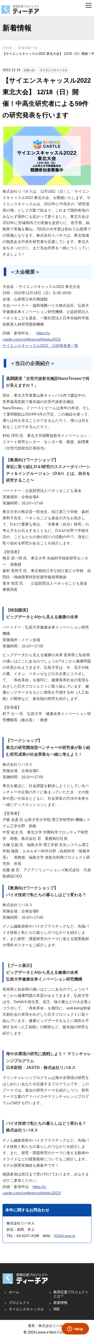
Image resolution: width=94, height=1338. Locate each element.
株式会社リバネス (52, 1325)
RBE (56, 1309)
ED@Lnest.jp (64, 1236)
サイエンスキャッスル (26, 1309)
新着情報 (60, 1303)
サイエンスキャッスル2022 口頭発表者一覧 (40, 346)
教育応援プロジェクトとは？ (70, 1294)
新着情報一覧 (28, 48)
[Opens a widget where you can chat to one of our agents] (75, 1329)
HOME (7, 48)
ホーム (14, 1292)
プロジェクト (19, 1303)
